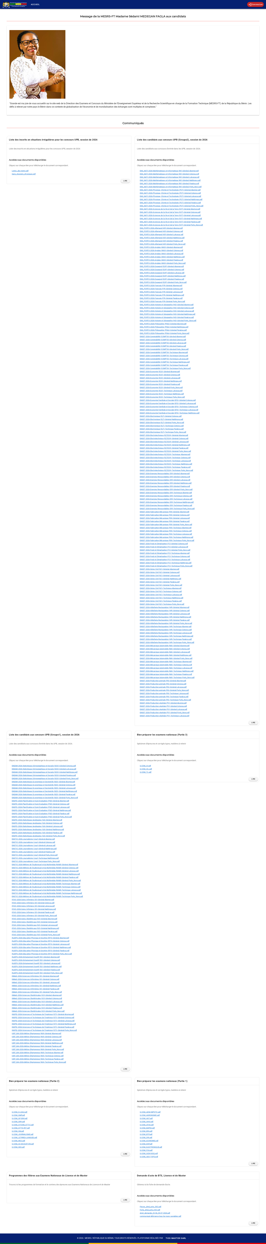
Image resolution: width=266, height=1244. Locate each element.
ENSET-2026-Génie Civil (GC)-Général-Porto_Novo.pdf (161, 585)
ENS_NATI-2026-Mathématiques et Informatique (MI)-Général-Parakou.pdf (169, 183)
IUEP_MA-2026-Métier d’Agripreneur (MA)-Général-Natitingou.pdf (37, 1043)
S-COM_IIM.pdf (18, 1131)
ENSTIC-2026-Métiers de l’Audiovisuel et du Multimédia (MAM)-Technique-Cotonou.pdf (46, 887)
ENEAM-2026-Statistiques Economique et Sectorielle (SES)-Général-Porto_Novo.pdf (45, 798)
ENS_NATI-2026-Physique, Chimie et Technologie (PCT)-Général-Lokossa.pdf (170, 196)
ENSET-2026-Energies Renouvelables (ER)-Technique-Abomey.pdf (166, 493)
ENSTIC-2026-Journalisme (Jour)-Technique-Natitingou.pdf (35, 858)
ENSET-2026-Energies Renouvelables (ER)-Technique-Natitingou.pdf (167, 502)
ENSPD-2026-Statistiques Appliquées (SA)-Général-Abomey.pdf (37, 820)
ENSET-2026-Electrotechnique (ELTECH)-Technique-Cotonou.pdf (165, 458)
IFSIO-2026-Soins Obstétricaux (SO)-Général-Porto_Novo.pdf (36, 935)
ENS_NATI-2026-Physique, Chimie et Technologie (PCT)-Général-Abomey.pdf (170, 190)
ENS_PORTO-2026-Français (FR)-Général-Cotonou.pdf (161, 289)
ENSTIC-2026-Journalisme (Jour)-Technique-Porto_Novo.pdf (36, 861)
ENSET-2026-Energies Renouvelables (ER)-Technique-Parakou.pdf (166, 505)
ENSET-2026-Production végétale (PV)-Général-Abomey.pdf (163, 703)
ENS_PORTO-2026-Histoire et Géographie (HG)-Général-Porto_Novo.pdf (168, 321)
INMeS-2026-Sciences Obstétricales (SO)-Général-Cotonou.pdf (37, 998)
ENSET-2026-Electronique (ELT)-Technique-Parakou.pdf (162, 429)
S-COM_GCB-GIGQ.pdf (149, 1153)
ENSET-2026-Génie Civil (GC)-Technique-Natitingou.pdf (161, 598)
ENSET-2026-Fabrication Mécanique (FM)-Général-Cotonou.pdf (165, 515)
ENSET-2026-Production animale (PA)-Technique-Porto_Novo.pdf (165, 700)
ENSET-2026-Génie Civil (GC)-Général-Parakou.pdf (160, 582)
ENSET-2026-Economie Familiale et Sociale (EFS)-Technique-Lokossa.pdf (169, 410)
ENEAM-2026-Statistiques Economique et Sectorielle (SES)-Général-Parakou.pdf (44, 794)
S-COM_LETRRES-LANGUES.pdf (24, 1137)
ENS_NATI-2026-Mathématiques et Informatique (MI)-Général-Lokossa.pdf (169, 177)
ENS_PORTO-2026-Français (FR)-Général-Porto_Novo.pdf (162, 301)
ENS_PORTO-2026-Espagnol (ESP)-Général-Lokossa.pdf (162, 273)
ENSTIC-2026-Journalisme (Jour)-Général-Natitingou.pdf (34, 849)
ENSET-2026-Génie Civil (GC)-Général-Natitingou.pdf (160, 579)
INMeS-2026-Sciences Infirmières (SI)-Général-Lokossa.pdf (36, 982)
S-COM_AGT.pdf (146, 1118)
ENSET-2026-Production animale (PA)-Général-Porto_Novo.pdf (164, 690)
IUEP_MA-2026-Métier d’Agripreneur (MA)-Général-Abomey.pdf (36, 1033)
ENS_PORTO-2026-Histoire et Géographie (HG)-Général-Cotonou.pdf (167, 308)
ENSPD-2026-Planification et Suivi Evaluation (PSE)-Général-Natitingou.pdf (41, 810)
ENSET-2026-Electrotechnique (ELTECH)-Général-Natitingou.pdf (165, 445)
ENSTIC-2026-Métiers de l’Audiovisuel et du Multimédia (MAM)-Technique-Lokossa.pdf (46, 890)
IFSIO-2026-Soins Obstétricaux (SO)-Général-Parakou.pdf (34, 931)
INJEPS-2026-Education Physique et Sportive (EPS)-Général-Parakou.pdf (40, 951)
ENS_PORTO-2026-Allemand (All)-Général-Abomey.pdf (161, 228)
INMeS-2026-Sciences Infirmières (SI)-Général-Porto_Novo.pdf (37, 992)
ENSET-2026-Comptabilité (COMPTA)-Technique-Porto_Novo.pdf (165, 368)
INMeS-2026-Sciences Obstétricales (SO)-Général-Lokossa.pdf (37, 1002)
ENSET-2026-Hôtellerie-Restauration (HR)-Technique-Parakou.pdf (166, 639)
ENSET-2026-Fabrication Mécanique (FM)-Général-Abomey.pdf (164, 512)
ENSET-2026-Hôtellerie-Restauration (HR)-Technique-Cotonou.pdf (166, 630)
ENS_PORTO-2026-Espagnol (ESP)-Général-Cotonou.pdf (162, 270)
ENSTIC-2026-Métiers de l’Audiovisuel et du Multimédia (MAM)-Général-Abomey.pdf (45, 865)
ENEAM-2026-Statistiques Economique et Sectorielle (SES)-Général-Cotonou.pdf (44, 785)
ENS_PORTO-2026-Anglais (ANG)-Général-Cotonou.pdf (161, 250)
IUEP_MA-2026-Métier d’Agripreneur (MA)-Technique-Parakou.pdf (38, 1059)
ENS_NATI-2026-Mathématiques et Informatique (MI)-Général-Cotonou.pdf (169, 174)
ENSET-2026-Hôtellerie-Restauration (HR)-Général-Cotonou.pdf (165, 611)
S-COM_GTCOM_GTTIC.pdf (23, 1125)
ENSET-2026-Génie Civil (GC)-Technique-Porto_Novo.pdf (162, 604)
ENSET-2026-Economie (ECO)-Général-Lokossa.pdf (160, 378)
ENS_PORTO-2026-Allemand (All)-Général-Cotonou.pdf (161, 231)
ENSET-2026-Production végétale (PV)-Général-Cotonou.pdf (163, 706)
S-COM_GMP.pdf (18, 1115)
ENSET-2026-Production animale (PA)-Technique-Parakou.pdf (164, 697)
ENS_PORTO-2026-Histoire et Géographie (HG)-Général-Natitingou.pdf (167, 314)
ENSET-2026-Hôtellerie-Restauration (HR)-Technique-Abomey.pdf (165, 626)
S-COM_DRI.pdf (146, 1137)
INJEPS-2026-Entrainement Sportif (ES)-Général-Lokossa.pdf (36, 963)
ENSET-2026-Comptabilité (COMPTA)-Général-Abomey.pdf (163, 336)
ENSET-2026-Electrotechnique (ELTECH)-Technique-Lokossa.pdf (165, 461)
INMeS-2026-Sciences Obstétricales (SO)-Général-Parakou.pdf (37, 1008)
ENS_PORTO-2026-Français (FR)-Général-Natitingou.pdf (162, 295)
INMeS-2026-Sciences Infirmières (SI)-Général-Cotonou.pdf (35, 979)
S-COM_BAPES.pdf (147, 1128)
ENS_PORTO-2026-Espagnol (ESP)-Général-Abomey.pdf (162, 266)
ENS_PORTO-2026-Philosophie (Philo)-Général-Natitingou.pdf (164, 327)
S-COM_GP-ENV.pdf (20, 1118)
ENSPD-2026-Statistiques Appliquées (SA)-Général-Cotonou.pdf (37, 823)
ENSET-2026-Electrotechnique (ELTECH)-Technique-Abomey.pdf (165, 454)
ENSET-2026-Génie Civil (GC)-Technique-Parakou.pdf (161, 601)
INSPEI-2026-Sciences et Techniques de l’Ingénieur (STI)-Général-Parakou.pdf (43, 1027)
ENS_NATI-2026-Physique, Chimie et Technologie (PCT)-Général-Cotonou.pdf (170, 193)
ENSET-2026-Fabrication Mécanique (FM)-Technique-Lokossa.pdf (166, 534)
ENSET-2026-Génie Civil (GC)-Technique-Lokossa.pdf (161, 595)
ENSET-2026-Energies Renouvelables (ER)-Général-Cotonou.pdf (165, 477)
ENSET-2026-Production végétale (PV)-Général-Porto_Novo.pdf (165, 713)
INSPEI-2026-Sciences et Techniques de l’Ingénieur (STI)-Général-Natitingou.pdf (44, 1024)
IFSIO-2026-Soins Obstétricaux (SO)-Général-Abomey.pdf (34, 919)
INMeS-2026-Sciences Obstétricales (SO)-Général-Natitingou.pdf (38, 1005)
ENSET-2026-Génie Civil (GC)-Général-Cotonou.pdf (160, 572)
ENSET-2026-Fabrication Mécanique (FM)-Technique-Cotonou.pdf (166, 531)
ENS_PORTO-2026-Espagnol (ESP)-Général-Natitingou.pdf (163, 276)
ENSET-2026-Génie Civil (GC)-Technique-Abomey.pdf (160, 588)
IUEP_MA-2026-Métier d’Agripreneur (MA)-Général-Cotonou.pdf (37, 1037)
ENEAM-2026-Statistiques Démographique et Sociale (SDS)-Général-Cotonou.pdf (44, 766)
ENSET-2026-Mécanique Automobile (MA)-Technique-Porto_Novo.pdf (167, 677)
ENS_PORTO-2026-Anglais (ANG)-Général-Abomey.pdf (161, 247)
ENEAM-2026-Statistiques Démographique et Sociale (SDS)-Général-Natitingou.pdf (45, 772)
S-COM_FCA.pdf (146, 1150)
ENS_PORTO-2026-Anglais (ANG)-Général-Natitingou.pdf (162, 257)
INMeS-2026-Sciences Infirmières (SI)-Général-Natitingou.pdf (36, 986)
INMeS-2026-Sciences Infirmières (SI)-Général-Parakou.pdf (35, 989)
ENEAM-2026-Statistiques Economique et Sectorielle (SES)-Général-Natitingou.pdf (44, 791)
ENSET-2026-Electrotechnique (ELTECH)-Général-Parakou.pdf (164, 448)
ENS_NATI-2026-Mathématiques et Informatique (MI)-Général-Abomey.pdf (169, 171)
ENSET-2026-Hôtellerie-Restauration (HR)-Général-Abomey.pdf (164, 607)
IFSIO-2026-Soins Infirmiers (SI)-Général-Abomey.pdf (33, 900)
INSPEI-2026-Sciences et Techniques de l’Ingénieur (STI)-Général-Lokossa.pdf (43, 1021)
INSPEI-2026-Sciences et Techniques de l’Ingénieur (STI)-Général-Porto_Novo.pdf (44, 1030)
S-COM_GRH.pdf (18, 1122)
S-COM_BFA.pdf (146, 1131)
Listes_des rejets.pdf (20, 171)
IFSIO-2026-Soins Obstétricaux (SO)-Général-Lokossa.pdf (35, 925)
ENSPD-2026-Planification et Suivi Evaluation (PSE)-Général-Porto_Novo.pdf (42, 817)
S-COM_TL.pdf (145, 772)
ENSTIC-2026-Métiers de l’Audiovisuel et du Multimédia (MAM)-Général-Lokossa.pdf (45, 871)
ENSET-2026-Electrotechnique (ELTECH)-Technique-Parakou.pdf (165, 467)
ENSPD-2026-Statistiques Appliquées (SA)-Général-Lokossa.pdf (37, 826)
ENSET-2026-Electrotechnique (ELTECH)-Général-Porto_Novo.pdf (165, 451)
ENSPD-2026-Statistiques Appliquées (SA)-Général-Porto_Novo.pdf (38, 836)
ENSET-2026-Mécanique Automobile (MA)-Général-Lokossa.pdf (165, 652)
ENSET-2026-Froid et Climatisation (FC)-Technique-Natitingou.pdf (165, 563)
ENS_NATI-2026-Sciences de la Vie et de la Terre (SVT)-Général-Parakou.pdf (170, 222)
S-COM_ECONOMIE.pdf (149, 1141)
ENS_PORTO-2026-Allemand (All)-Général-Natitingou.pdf (162, 238)
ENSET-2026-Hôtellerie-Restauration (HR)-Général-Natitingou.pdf (165, 617)
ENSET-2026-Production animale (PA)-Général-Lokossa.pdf (163, 687)
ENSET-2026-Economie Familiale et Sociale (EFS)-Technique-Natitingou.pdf (170, 413)
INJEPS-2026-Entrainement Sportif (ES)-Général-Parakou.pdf (36, 970)
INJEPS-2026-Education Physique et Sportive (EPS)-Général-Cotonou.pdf (40, 941)
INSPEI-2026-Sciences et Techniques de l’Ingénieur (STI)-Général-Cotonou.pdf (43, 1017)
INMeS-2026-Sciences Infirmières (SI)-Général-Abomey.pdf (35, 976)
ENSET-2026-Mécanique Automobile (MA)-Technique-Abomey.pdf (166, 662)
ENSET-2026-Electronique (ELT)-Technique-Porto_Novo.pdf (163, 432)
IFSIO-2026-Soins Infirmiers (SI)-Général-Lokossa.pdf (33, 906)
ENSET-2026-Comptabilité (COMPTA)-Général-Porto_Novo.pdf (164, 349)
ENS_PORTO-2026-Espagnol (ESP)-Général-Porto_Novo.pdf (163, 282)
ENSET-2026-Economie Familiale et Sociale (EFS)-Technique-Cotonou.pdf (169, 407)
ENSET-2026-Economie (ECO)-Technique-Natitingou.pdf (162, 394)
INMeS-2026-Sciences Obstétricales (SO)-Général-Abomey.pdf (37, 995)
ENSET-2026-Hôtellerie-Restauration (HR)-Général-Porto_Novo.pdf (166, 623)
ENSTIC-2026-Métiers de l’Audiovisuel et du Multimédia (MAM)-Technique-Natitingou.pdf (47, 893)
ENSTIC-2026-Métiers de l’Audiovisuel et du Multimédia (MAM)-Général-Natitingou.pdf (46, 874)
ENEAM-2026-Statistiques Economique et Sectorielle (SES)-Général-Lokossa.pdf (44, 788)
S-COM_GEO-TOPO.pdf (149, 1157)
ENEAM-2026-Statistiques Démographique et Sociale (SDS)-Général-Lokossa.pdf (44, 769)
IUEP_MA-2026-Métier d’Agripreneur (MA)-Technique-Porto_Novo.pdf (39, 1062)
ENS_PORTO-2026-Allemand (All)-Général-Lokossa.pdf (161, 234)
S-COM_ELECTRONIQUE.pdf (151, 1147)
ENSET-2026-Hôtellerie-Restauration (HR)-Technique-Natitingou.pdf (166, 636)
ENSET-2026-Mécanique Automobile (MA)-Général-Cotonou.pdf (165, 649)
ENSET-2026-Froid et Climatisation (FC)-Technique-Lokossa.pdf (165, 560)
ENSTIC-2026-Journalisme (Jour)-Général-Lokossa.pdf (33, 845)
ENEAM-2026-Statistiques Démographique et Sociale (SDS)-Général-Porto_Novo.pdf (45, 778)
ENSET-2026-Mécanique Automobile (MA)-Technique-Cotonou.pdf (166, 665)
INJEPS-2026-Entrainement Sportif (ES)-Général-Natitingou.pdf (37, 966)
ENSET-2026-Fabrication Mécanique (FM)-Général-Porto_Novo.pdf (166, 524)
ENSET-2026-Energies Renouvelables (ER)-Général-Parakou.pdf (165, 486)
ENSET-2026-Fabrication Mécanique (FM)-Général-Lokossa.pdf (165, 518)
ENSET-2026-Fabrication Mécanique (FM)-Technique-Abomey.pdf (165, 528)
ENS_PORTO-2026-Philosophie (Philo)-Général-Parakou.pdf (163, 330)
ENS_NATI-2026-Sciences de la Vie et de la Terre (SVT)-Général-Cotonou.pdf (170, 212)
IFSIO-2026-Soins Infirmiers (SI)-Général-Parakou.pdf (33, 912)
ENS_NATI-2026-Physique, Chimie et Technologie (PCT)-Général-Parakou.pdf (170, 203)
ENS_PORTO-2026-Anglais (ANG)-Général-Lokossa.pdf (161, 254)
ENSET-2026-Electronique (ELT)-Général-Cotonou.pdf (161, 416)
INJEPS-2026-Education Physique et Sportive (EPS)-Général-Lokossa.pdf (41, 944)
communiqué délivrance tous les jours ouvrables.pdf (160, 1216)
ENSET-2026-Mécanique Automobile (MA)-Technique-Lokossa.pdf (166, 668)
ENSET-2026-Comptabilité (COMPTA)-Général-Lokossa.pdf (163, 343)
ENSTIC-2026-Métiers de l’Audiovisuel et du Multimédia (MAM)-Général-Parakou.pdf (45, 877)
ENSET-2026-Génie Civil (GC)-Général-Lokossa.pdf (160, 575)
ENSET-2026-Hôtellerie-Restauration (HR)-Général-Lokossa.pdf (165, 614)
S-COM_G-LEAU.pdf (19, 1112)
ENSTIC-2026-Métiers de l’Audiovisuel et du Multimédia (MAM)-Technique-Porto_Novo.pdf (47, 896)
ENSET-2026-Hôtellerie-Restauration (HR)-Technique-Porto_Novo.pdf (167, 642)
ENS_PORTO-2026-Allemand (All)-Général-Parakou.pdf (161, 241)
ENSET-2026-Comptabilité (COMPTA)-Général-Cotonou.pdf (163, 340)
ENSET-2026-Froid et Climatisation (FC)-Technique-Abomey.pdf (165, 553)
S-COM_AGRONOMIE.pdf (150, 1115)
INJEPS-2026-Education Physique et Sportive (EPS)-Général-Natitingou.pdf (41, 947)
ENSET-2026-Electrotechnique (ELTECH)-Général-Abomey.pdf (164, 435)
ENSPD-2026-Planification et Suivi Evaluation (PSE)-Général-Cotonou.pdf (40, 804)
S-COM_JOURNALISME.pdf (22, 1134)
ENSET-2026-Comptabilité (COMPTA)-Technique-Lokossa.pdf (164, 359)
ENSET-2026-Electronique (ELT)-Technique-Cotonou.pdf (162, 426)
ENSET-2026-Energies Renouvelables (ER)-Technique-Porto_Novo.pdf (167, 509)
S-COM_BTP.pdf (146, 1134)
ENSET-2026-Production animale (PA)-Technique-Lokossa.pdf (164, 693)
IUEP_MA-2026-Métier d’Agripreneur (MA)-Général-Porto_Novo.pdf (38, 1049)
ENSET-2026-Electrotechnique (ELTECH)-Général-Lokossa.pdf (164, 442)
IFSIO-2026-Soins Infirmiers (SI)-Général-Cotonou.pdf (33, 903)
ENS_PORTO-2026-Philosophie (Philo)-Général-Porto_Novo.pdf (164, 333)
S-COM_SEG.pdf (18, 1147)
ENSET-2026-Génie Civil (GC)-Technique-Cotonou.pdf (161, 591)
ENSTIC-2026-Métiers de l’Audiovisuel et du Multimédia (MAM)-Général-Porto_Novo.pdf (46, 880)
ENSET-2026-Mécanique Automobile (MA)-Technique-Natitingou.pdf (167, 671)
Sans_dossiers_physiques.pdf (24, 174)
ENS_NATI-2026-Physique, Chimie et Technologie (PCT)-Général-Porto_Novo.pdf (171, 206)
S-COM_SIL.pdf (146, 769)
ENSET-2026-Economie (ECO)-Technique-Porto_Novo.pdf (162, 397)
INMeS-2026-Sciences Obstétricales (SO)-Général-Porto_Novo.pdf (38, 1011)
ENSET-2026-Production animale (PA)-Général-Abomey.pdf (163, 681)
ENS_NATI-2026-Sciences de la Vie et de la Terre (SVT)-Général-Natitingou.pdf (171, 219)
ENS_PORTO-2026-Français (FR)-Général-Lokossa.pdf (161, 292)
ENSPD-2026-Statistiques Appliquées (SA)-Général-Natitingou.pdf (38, 829)
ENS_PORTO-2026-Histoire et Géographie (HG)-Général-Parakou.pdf (167, 317)
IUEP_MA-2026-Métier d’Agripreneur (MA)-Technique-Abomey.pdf (37, 1053)
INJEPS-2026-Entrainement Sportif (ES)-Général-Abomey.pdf (36, 957)
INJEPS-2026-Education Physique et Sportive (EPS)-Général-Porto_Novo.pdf (42, 954)
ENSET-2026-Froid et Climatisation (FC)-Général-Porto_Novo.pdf (165, 550)
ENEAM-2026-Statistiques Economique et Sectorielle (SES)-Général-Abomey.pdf (43, 782)
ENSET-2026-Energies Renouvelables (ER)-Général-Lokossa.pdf (165, 480)
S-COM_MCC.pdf (18, 1141)
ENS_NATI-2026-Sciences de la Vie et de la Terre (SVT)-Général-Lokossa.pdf (170, 215)
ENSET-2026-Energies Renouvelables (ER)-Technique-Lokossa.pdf (166, 499)
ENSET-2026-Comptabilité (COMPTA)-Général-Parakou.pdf (163, 346)
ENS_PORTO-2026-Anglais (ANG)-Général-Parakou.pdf (161, 260)
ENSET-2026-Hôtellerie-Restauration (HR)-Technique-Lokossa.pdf (166, 633)
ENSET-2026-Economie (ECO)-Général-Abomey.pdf (160, 372)
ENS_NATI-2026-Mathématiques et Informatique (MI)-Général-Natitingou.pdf (170, 180)
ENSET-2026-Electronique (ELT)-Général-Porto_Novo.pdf (162, 423)
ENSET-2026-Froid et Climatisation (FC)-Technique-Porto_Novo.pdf (166, 566)
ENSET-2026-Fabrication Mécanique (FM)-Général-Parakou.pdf (165, 521)
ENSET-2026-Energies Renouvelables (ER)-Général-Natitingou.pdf (166, 483)
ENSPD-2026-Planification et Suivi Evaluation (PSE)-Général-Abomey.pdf (40, 801)
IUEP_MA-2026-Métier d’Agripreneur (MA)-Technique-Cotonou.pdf (38, 1056)
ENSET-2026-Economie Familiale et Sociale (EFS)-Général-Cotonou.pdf (168, 400)
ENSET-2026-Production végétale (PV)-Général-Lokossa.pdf (163, 709)
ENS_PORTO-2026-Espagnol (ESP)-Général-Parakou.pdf (162, 279)
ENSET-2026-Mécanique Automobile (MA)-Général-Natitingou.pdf (165, 655)
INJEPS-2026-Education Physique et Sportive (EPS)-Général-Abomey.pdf (40, 938)
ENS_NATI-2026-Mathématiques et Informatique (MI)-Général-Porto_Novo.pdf (171, 187)
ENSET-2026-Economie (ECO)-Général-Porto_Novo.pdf (161, 387)
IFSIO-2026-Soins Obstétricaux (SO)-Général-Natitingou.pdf (35, 928)
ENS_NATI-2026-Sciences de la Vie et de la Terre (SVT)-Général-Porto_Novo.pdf (171, 225)
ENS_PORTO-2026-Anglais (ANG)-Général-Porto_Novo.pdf (163, 263)
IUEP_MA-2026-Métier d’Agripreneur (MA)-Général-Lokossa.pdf (37, 1040)
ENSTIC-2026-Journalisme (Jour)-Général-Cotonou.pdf (33, 842)
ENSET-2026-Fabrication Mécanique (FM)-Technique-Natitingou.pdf (166, 537)
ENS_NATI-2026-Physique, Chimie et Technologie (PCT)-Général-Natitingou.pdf (171, 199)
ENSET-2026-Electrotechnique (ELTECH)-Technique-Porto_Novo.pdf (166, 470)
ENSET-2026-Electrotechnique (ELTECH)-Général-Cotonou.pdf (164, 438)
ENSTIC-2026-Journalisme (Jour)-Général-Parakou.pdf (33, 852)
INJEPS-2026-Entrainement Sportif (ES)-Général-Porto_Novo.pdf (37, 973)
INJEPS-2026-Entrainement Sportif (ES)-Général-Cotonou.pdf (36, 960)
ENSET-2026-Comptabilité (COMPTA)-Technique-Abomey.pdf (164, 352)
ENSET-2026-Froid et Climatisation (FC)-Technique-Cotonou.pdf (165, 556)
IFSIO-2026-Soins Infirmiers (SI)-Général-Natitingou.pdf (34, 909)
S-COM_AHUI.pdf (146, 1122)
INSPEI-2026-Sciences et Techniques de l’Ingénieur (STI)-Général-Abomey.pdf (43, 1014)
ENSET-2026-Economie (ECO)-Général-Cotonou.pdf (160, 375)
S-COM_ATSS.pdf (147, 1125)
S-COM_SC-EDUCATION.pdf (23, 1144)
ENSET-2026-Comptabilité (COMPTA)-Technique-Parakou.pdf (164, 365)
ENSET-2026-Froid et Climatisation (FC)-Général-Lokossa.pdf (164, 547)
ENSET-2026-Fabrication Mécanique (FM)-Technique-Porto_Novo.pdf (167, 540)
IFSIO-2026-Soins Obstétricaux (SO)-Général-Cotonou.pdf (34, 922)
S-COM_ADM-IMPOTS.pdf (150, 1112)
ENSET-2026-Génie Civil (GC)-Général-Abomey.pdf (159, 569)
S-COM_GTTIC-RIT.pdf (21, 1128)
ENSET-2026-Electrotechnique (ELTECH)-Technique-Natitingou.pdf (166, 464)
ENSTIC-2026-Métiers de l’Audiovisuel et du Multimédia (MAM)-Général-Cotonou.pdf (45, 868)
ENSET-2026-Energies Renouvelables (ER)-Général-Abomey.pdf (165, 473)
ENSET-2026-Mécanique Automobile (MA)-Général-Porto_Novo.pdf (166, 658)
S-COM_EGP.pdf (146, 1144)
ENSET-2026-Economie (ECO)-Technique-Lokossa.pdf (161, 391)
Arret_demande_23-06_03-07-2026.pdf (155, 1213)
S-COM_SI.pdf (145, 766)
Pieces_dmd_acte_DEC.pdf (150, 1207)
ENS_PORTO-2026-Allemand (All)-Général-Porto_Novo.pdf (163, 244)
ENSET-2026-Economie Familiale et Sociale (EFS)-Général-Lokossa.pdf (168, 403)
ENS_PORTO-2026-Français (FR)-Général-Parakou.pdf (161, 298)
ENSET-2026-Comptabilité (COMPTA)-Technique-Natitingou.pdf (165, 362)
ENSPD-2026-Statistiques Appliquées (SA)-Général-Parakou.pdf (37, 833)
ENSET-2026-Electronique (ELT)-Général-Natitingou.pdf (161, 419)
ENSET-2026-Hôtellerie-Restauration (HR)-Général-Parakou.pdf (165, 620)
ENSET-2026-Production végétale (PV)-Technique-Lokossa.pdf (164, 716)
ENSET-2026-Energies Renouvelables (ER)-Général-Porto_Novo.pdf (166, 489)
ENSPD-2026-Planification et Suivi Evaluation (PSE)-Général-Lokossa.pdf (41, 807)
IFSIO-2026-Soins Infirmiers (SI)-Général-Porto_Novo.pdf (34, 916)
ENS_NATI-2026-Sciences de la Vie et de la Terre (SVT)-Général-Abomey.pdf (170, 209)
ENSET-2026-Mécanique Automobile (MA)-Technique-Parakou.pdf (166, 674)
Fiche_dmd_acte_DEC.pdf (150, 1210)
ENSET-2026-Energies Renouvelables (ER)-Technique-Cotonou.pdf (166, 496)
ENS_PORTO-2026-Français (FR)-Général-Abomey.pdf (161, 285)
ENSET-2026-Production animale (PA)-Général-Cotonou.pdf (163, 684)
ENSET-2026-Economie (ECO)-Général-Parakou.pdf (160, 384)
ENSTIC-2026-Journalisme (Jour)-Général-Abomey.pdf (33, 839)
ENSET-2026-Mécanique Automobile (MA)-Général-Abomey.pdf (165, 646)
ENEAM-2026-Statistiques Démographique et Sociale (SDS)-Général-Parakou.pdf (44, 775)
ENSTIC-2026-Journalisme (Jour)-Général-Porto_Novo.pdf (35, 855)
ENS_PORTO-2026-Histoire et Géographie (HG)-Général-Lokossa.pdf (167, 311)
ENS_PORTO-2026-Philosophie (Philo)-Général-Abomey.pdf (163, 324)
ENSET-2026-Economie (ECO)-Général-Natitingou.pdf (161, 381)
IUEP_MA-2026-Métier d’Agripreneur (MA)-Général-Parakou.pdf (37, 1046)
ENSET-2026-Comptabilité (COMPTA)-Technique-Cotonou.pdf (164, 356)
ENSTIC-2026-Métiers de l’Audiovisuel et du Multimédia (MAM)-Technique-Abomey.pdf (46, 884)
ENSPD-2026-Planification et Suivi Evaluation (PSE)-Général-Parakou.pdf (40, 814)
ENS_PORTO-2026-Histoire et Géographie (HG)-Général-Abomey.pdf (167, 305)
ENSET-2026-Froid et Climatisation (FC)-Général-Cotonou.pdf (164, 544)
